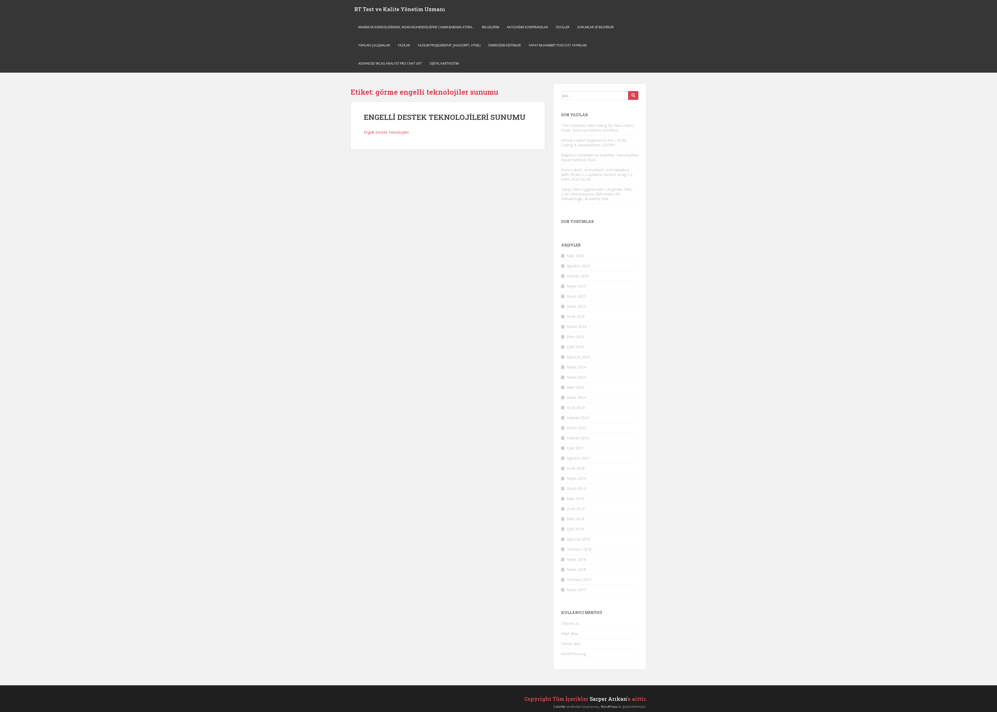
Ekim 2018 (575, 518)
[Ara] (633, 95)
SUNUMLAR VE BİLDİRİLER (595, 27)
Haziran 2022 (578, 437)
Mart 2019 (575, 498)
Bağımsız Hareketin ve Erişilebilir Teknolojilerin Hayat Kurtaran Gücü (599, 157)
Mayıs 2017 (576, 589)
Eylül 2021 (575, 448)
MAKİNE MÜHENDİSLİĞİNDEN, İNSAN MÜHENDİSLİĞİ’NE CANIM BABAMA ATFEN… (416, 27)
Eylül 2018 (575, 528)
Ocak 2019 (576, 508)
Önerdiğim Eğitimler (504, 45)
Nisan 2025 (576, 296)
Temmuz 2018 (579, 549)
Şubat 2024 (576, 397)
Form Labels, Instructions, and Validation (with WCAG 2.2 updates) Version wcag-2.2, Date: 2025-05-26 (597, 174)
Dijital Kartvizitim (444, 63)
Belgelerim (490, 27)
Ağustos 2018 (578, 539)
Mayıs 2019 (576, 478)
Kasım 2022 (577, 427)
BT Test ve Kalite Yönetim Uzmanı (399, 9)
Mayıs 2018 (576, 559)
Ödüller (562, 27)
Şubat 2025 (576, 306)
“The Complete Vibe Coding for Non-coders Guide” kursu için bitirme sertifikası (597, 128)
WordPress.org (573, 653)
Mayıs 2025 (576, 286)
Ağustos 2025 (578, 265)
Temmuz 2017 (579, 579)
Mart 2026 (575, 255)
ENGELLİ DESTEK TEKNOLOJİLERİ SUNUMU (445, 117)
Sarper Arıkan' (609, 698)
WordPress (609, 706)
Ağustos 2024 (578, 356)
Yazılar (404, 45)
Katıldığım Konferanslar (527, 27)
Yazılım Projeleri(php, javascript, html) (449, 45)
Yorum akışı (571, 643)
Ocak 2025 (576, 316)
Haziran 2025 (578, 275)
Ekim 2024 (575, 336)
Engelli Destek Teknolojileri (386, 132)
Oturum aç (570, 623)
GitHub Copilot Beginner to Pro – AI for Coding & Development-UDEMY (594, 142)
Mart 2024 (575, 387)
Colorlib (559, 706)
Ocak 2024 (576, 407)
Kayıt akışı (569, 633)
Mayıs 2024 (576, 367)
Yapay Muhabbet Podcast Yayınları (558, 45)
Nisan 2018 (576, 569)
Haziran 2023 (578, 417)
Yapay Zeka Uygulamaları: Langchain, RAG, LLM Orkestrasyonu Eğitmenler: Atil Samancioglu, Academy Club (597, 194)
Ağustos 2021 (578, 458)
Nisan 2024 (576, 377)
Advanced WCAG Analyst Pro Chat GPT (390, 63)
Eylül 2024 (575, 346)
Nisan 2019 (576, 488)
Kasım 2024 (577, 326)
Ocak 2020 (576, 468)
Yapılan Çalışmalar (374, 45)
